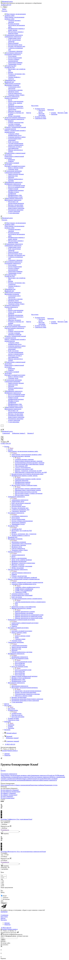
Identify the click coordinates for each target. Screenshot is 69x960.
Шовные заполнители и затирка (25, 611)
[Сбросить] (2, 901)
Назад (11, 448)
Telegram (7, 753)
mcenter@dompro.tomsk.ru (10, 750)
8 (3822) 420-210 (6, 4)
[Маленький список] (1, 801)
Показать (3, 903)
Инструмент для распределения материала (28, 691)
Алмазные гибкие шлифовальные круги (27, 587)
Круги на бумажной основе (23, 661)
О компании (4, 915)
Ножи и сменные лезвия (22, 636)
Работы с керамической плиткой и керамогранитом (27, 582)
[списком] (2, 799)
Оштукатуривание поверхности (21, 572)
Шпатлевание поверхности (20, 686)
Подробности (5, 830)
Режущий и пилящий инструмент (22, 631)
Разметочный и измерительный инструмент (25, 623)
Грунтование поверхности (20, 516)
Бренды (3, 918)
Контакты (4, 920)
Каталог (10, 449)
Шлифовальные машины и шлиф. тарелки (28, 479)
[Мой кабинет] (1, 428)
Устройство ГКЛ (17, 529)
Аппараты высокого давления (24, 459)
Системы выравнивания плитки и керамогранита (30, 602)
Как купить (11, 708)
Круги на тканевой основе (23, 670)
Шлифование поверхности (20, 657)
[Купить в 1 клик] (1, 806)
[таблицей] (4, 799)
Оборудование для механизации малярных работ (27, 454)
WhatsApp (7, 755)
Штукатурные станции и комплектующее (28, 488)
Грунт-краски (5, 785)
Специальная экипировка (19, 645)
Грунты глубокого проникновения (19, 785)
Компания (11, 725)
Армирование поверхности (20, 500)
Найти (3, 939)
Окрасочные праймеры (37, 785)
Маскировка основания (19, 542)
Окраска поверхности (18, 555)
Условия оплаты (16, 713)
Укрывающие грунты (50, 785)
